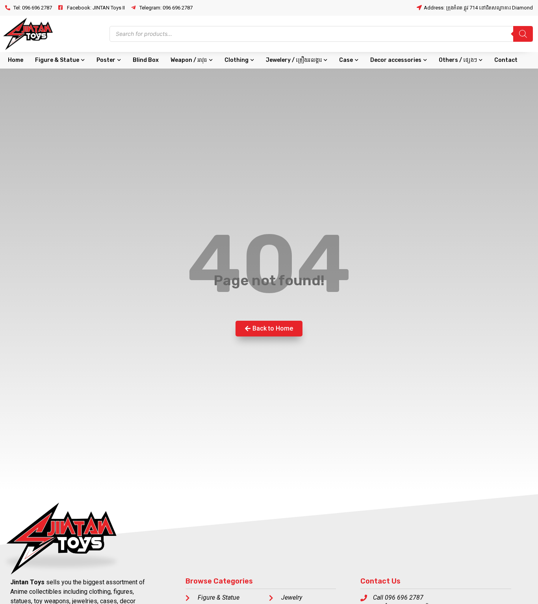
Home (15, 60)
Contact (506, 60)
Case (346, 60)
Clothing (236, 60)
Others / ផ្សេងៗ (458, 60)
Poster (105, 60)
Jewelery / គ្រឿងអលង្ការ (294, 60)
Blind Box (146, 60)
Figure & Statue (57, 60)
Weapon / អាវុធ (189, 60)
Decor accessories (395, 60)
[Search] (523, 34)
